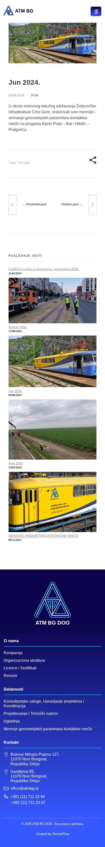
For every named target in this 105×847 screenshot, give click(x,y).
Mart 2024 (16, 463)
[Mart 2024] (52, 429)
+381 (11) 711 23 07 (28, 803)
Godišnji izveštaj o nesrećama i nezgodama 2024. (44, 269)
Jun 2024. (15, 391)
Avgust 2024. (18, 327)
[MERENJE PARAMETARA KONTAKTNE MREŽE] (52, 502)
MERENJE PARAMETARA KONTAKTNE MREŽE (44, 536)
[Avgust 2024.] (52, 301)
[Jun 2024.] (52, 361)
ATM (34, 95)
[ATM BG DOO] (18, 10)
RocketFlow (60, 834)
